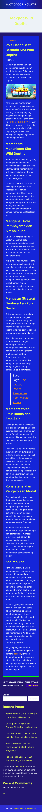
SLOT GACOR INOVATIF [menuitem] (20, 122)
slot (4, 794)
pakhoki (17, 654)
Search (6, 695)
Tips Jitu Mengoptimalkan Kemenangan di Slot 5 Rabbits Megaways (20, 747)
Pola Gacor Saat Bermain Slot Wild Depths (20, 50)
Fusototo (20, 766)
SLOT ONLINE (11, 40)
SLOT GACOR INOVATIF (25, 808)
